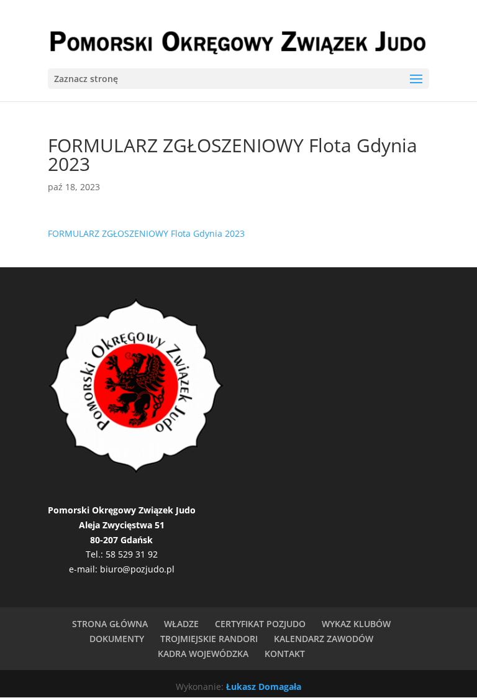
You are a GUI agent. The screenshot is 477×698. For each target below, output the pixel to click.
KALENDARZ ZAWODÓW (323, 639)
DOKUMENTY (116, 639)
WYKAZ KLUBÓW (356, 624)
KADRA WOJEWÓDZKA (203, 653)
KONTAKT (285, 653)
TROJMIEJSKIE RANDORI (209, 639)
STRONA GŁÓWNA (110, 624)
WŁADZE (181, 624)
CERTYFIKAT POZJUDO (260, 624)
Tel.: (96, 554)
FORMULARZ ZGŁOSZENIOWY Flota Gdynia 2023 (146, 233)
